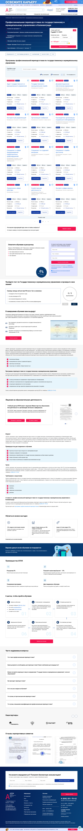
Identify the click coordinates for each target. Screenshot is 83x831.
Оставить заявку (33, 420)
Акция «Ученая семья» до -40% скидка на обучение (39, 528)
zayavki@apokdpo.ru (17, 607)
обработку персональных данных (35, 784)
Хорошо (72, 829)
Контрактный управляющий (16, 118)
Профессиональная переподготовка (16, 14)
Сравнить (25, 95)
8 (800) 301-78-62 (72, 8)
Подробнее (20, 108)
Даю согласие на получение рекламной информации (23, 786)
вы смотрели (45, 74)
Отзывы (17, 5)
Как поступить (45, 54)
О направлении (35, 54)
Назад (65, 304)
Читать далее (10, 761)
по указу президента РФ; (15, 296)
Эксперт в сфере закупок (64, 188)
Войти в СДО (48, 5)
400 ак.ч (14, 95)
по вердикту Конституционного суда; (18, 293)
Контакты (42, 5)
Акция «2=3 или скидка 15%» (63, 527)
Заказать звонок (69, 794)
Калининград (50, 9)
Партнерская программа (30, 812)
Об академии (8, 5)
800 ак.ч (19, 95)
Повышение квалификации (41, 14)
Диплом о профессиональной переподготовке (31, 32)
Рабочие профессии (47, 804)
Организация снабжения (39, 118)
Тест (53, 54)
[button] (65, 423)
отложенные (56, 74)
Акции (21, 5)
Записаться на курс (63, 46)
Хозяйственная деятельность (36, 189)
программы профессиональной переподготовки (26, 506)
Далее (74, 304)
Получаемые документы (23, 54)
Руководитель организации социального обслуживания (65, 119)
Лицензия (17, 80)
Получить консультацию (63, 262)
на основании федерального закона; (17, 299)
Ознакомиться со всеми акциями (14, 539)
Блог (13, 5)
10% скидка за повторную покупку (16, 527)
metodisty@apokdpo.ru (11, 809)
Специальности (10, 54)
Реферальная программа (30, 814)
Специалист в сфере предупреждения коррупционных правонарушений (14, 153)
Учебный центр (8, 17)
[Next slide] (76, 413)
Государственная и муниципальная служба (39, 85)
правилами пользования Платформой (55, 784)
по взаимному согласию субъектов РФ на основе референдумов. (25, 301)
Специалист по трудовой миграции (39, 151)
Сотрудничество (35, 5)
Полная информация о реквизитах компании (47, 814)
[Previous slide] (55, 413)
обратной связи (18, 609)
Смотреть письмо (16, 744)
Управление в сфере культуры (14, 189)
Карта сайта (27, 809)
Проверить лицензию (16, 420)
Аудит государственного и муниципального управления (17, 85)
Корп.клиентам (27, 5)
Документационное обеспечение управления (64, 85)
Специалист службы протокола (63, 151)
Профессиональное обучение (69, 14)
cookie (21, 829)
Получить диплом (11, 108)
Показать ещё (41, 217)
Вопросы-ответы (28, 803)
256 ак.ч (9, 95)
